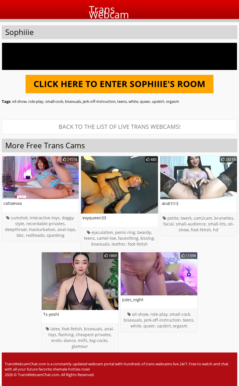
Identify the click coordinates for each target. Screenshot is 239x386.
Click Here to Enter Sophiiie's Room (119, 84)
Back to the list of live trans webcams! (119, 127)
